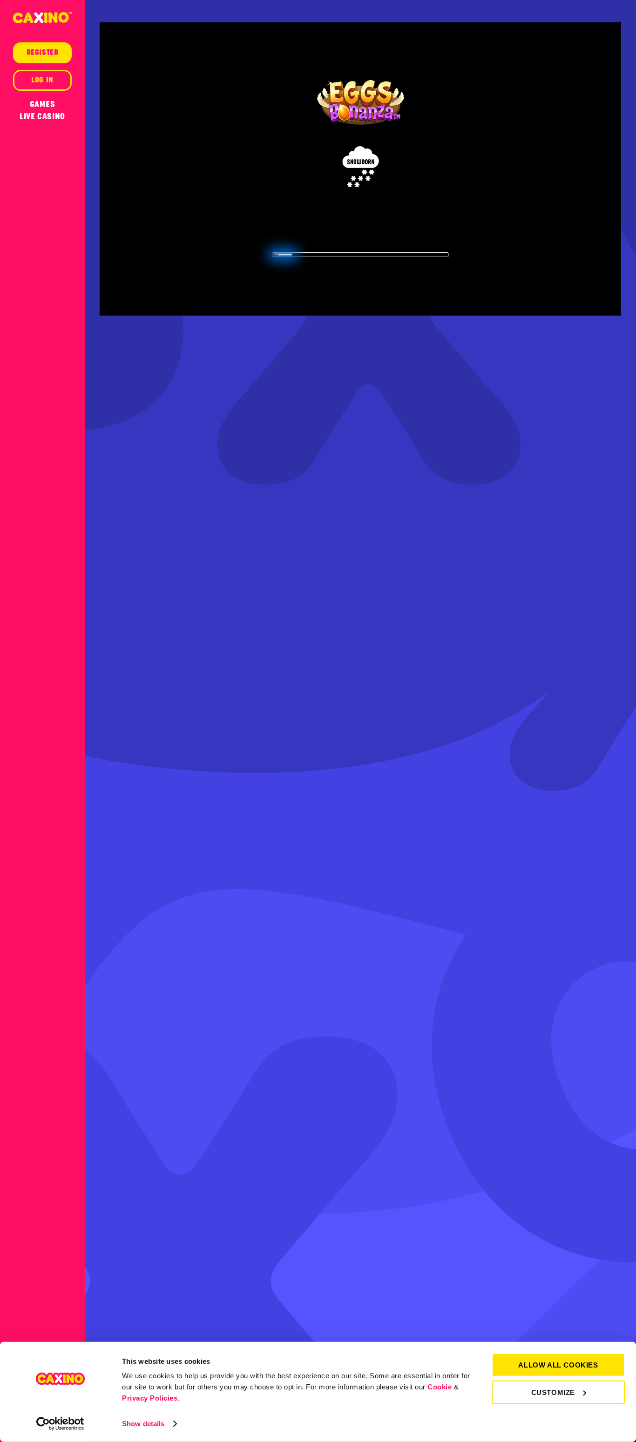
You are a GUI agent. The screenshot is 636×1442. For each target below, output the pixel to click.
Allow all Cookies (558, 1365)
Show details (143, 1424)
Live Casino (42, 116)
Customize (553, 1392)
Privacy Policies (149, 1398)
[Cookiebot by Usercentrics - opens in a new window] (60, 1424)
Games (42, 104)
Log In (42, 80)
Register (43, 52)
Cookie (439, 1387)
